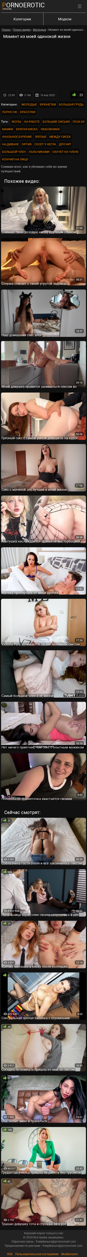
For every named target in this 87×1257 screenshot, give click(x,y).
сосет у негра (45, 144)
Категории (22, 19)
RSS (9, 1254)
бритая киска (27, 129)
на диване (10, 144)
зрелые (40, 137)
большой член (14, 152)
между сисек (60, 137)
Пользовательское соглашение (36, 1254)
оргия (26, 144)
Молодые (29, 104)
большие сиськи (56, 122)
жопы (16, 122)
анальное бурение (17, 137)
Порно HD (9, 112)
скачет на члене (65, 152)
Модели (64, 19)
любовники (50, 129)
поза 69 (78, 122)
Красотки (27, 112)
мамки (7, 129)
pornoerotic (23, 5)
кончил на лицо (15, 159)
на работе (32, 122)
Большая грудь (71, 104)
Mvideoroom (69, 1254)
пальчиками (39, 152)
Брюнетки (48, 104)
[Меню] (79, 6)
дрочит (65, 144)
